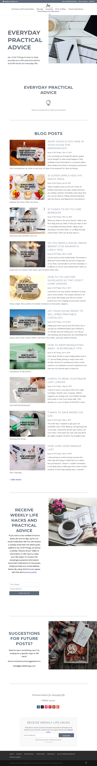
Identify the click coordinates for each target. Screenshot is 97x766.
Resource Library (83, 1)
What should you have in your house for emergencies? (66, 145)
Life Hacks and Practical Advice (22, 9)
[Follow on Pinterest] (50, 706)
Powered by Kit (48, 742)
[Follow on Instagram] (46, 706)
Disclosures (51, 754)
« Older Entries (15, 479)
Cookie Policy (40, 754)
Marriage (40, 9)
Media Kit (91, 1)
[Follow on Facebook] (38, 706)
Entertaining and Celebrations (48, 11)
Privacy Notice (29, 754)
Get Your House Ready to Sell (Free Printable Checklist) (65, 314)
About (12, 754)
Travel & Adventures (75, 9)
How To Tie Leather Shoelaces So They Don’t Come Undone (65, 280)
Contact (19, 754)
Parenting (49, 9)
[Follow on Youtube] (53, 706)
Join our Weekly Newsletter (69, 1)
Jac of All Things (55, 152)
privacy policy (31, 572)
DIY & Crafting (60, 9)
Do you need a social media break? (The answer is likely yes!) (67, 246)
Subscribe (66, 735)
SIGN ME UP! (24, 593)
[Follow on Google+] (57, 706)
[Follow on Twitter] (42, 706)
